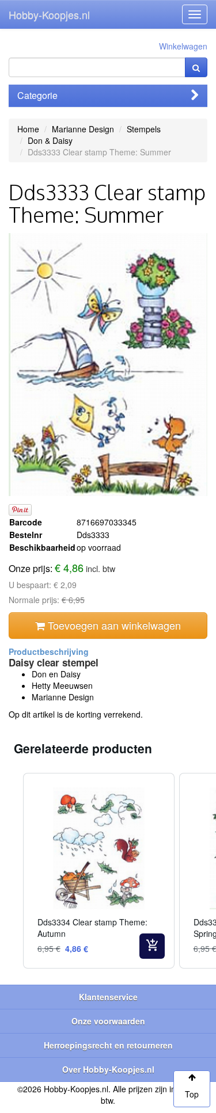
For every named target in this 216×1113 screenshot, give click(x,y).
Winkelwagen (183, 46)
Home (28, 129)
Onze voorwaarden (108, 1021)
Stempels (144, 129)
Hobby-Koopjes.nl (49, 14)
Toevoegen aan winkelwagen (113, 625)
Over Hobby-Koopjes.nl (108, 1069)
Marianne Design (83, 129)
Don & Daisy (50, 140)
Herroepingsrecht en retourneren (108, 1045)
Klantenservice (108, 997)
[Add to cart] (152, 946)
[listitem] (99, 871)
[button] (11, 871)
